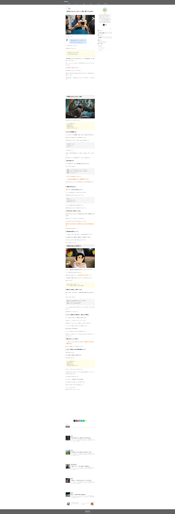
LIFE (76, 3)
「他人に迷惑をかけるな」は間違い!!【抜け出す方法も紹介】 (81, 437)
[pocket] (79, 421)
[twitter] (74, 421)
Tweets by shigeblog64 (102, 41)
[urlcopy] (86, 421)
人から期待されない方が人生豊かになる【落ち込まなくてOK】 (81, 452)
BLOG (91, 3)
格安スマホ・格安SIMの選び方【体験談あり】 (78, 494)
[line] (84, 421)
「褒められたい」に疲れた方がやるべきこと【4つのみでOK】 (81, 480)
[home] (106, 25)
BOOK (98, 3)
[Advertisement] (80, 87)
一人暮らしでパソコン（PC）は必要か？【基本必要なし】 (80, 466)
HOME (69, 3)
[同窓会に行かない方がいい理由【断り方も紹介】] (81, 421)
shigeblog (66, 1)
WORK (84, 3)
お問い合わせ (106, 3)
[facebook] (77, 421)
